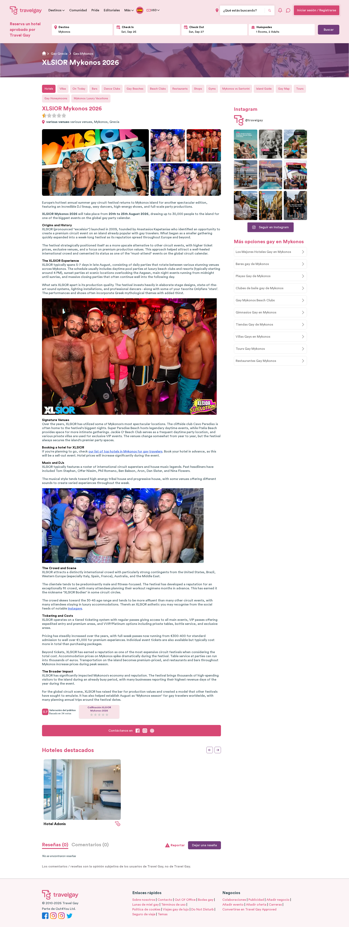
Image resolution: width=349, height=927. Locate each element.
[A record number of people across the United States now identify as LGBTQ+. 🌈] (295, 174)
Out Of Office (185, 899)
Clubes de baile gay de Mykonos (259, 288)
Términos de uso (173, 904)
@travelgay (254, 120)
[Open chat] (288, 10)
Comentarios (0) (90, 844)
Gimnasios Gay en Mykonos (256, 312)
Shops (198, 88)
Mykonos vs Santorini (236, 88)
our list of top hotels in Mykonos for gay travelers (125, 451)
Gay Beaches (135, 88)
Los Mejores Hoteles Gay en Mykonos (263, 251)
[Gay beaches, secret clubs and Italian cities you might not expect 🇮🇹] (245, 144)
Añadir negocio (277, 899)
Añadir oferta (256, 904)
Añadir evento (233, 904)
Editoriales (112, 10)
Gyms (212, 88)
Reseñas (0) (55, 844)
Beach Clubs (158, 88)
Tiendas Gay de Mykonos (254, 324)
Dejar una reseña (204, 845)
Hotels (48, 88)
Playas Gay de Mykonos (253, 276)
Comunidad (78, 10)
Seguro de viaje (143, 914)
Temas (162, 914)
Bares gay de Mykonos (252, 264)
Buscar (329, 29)
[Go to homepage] (26, 10)
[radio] (44, 115)
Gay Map (284, 88)
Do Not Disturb (202, 909)
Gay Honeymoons (55, 98)
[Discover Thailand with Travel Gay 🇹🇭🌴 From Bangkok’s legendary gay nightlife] (295, 144)
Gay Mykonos (83, 53)
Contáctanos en (120, 730)
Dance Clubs (112, 88)
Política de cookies (146, 909)
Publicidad (256, 899)
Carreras (275, 904)
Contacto (165, 899)
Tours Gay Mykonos (250, 348)
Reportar (178, 845)
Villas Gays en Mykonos (253, 336)
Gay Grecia (59, 53)
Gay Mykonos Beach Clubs (255, 300)
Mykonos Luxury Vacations (91, 98)
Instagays (75, 608)
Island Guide (264, 88)
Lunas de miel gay (145, 904)
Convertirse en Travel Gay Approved (249, 909)
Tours (300, 88)
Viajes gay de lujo (176, 909)
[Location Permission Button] (217, 10)
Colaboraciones (234, 899)
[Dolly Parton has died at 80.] (270, 144)
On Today (79, 88)
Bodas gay (205, 899)
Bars (94, 88)
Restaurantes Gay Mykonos (256, 360)
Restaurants (180, 88)
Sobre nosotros (143, 899)
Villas (63, 88)
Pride (95, 10)
